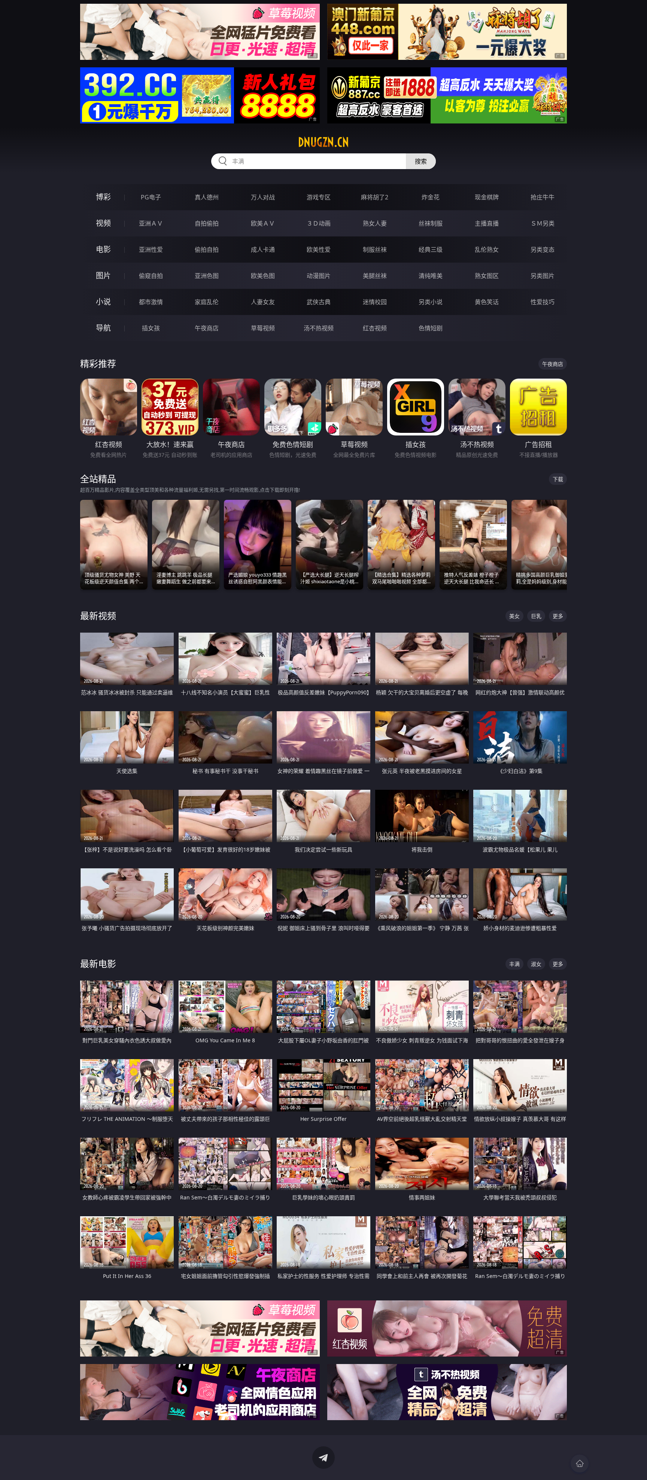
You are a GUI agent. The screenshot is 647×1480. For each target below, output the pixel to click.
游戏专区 (319, 197)
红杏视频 (375, 328)
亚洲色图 (207, 276)
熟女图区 (487, 276)
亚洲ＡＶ (151, 223)
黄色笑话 (487, 302)
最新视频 (98, 615)
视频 (103, 223)
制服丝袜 (375, 249)
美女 (514, 616)
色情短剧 (431, 328)
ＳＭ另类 (543, 223)
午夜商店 (207, 328)
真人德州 (207, 197)
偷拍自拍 (207, 249)
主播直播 (487, 223)
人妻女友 (263, 302)
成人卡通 (263, 249)
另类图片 (543, 276)
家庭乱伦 (207, 302)
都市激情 (151, 302)
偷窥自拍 (151, 276)
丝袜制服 (431, 223)
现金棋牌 (487, 197)
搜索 (421, 161)
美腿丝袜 (375, 276)
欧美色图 (263, 276)
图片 (103, 275)
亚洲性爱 (151, 249)
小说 (103, 302)
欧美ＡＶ (263, 223)
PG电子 (151, 197)
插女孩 (151, 328)
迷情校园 (375, 302)
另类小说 (431, 302)
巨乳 (536, 616)
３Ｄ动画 (319, 223)
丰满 (514, 963)
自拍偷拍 (207, 223)
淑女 (536, 963)
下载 (558, 479)
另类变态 (543, 249)
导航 (103, 328)
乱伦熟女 (487, 249)
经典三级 (431, 249)
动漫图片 (319, 276)
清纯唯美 (431, 276)
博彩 (103, 197)
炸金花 (431, 197)
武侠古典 (319, 302)
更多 (558, 616)
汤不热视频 (319, 328)
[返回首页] (580, 1464)
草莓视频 (263, 328)
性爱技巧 (543, 302)
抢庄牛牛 (543, 197)
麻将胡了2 (374, 197)
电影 (103, 249)
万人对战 (263, 197)
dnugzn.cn (323, 142)
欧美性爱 (319, 249)
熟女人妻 (375, 223)
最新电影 (98, 963)
